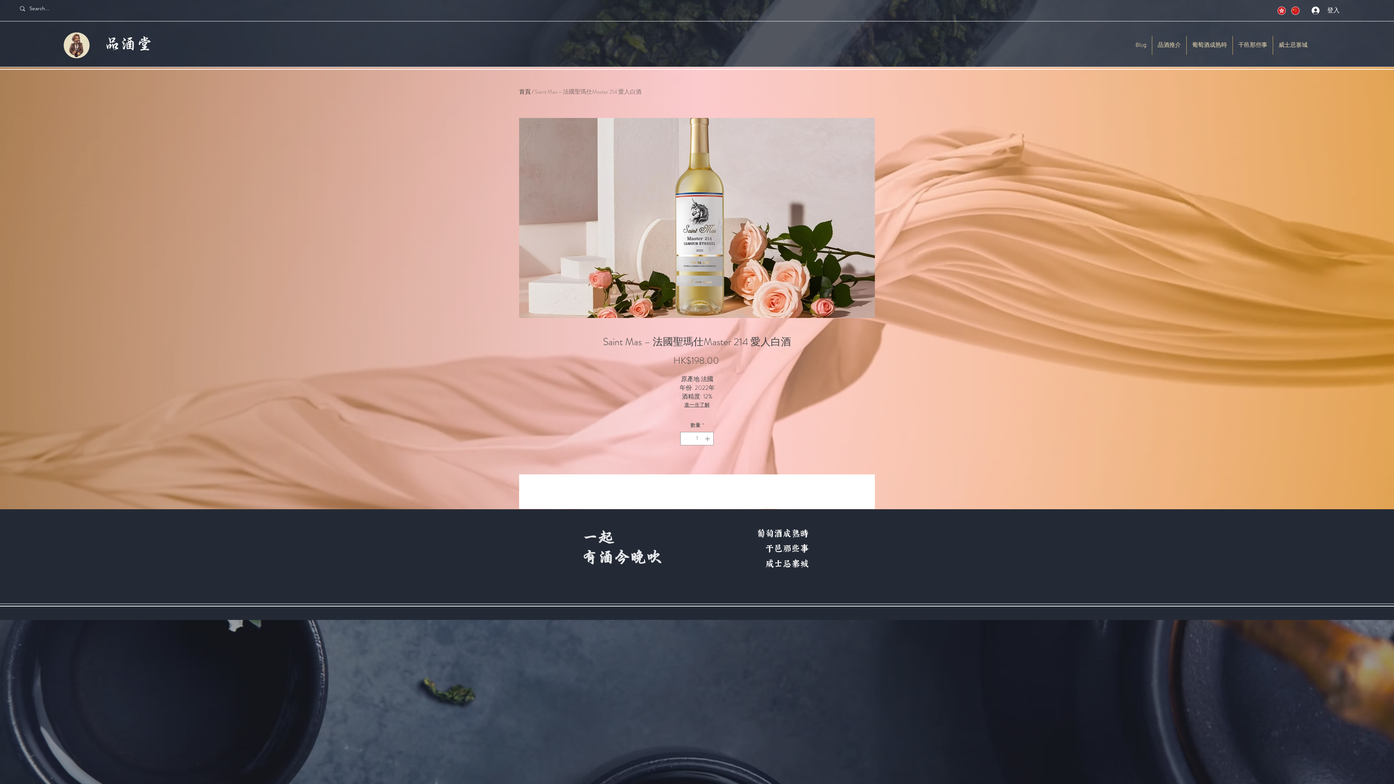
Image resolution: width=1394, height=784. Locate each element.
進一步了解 (697, 404)
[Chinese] (1279, 11)
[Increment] (708, 438)
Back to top (858, 614)
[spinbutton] (697, 438)
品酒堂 (128, 44)
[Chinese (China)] (1293, 11)
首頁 (525, 91)
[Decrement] (685, 438)
